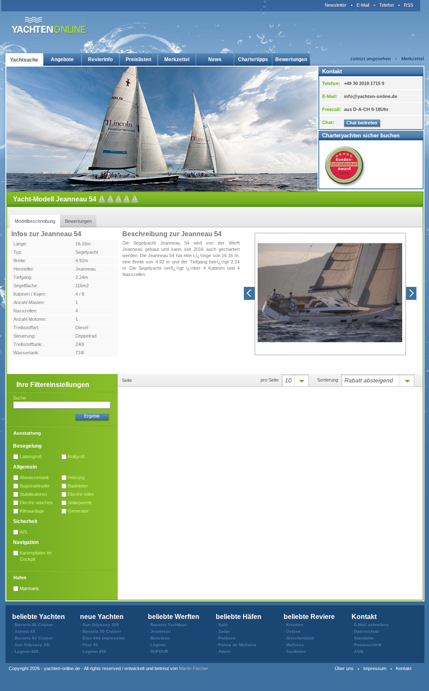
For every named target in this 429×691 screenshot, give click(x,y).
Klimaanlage (32, 510)
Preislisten (138, 59)
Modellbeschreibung (35, 221)
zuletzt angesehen (370, 58)
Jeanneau (85, 268)
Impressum (374, 668)
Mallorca (295, 644)
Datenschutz (366, 631)
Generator (78, 510)
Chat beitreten (362, 123)
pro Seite (270, 379)
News (215, 59)
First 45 (90, 644)
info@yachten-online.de (370, 96)
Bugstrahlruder (35, 485)
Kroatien (294, 624)
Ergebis (92, 415)
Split (222, 624)
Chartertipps (253, 59)
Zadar (224, 631)
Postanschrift (367, 644)
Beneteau (160, 638)
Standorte (364, 638)
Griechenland (300, 638)
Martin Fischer (193, 668)
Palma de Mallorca (237, 644)
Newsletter (335, 5)
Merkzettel (176, 59)
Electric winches (36, 502)
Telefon (386, 5)
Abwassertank (34, 477)
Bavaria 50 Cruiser (34, 638)
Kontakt (403, 668)
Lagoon (157, 644)
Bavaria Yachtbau (168, 624)
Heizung (76, 477)
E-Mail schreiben (371, 624)
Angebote (62, 59)
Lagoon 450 (94, 651)
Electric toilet (80, 494)
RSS (408, 5)
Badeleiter (78, 485)
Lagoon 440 (27, 651)
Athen (224, 651)
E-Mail (363, 5)
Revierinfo (100, 59)
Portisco (226, 638)
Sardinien (296, 651)
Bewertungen (291, 59)
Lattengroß (31, 456)
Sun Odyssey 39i (32, 644)
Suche (19, 397)
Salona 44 (25, 631)
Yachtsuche (24, 60)
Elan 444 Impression (104, 638)
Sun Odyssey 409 (101, 624)
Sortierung (327, 379)
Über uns (344, 668)
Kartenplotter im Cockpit (36, 556)
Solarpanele (80, 502)
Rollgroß (76, 456)
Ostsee (293, 631)
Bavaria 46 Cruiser (34, 624)
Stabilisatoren (33, 494)
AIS (23, 531)
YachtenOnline (49, 25)
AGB (358, 651)
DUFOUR (159, 651)
